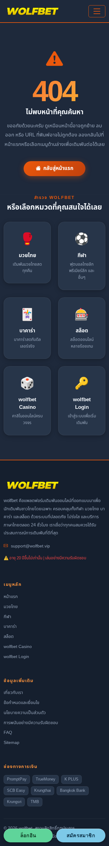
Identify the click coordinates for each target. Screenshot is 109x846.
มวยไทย (11, 607)
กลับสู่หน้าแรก (58, 168)
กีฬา (7, 617)
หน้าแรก (11, 596)
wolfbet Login (16, 656)
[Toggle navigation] (96, 11)
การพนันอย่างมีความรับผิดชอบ (31, 723)
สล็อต (9, 636)
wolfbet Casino (18, 646)
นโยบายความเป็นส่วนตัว (25, 713)
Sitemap (11, 742)
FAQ (8, 732)
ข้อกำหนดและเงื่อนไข (21, 702)
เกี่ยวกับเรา (13, 692)
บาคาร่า (10, 626)
